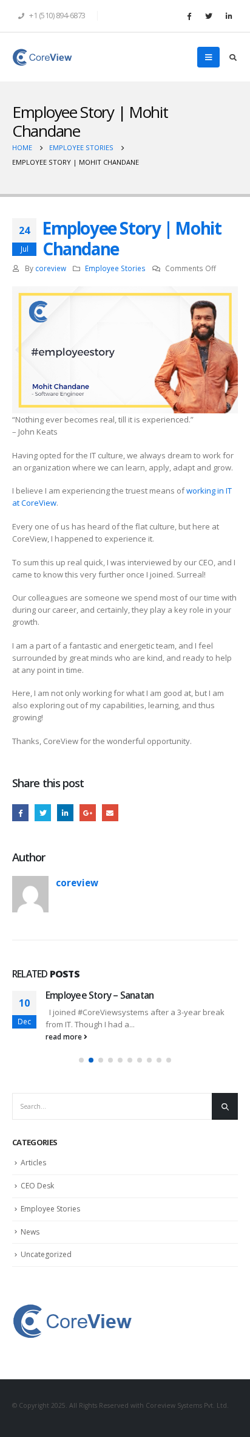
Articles (33, 1162)
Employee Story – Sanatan (100, 995)
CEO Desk (37, 1185)
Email (110, 812)
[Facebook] (188, 15)
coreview (50, 268)
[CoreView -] (42, 57)
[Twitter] (208, 15)
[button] (81, 1060)
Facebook (20, 812)
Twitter (43, 812)
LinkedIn (65, 812)
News (30, 1232)
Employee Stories (115, 268)
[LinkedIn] (228, 15)
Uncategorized (46, 1254)
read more (65, 1036)
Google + (87, 812)
